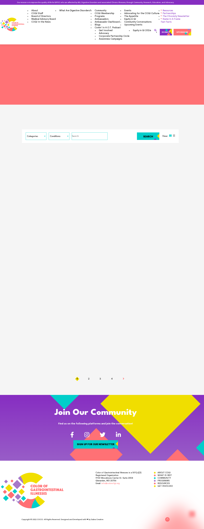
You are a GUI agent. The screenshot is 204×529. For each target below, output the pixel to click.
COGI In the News (41, 21)
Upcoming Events (133, 24)
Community (164, 478)
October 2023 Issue (92, 220)
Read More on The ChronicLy (25, 232)
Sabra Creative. (97, 519)
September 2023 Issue (159, 220)
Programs (164, 480)
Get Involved (165, 486)
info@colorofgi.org (111, 483)
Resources (164, 483)
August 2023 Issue (26, 296)
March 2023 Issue (90, 372)
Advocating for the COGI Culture (141, 13)
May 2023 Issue (154, 296)
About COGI (164, 472)
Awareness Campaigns (110, 38)
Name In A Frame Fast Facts (170, 20)
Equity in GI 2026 (142, 30)
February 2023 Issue (158, 372)
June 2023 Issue (89, 296)
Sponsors (182, 32)
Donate (166, 32)
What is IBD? (165, 475)
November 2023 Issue (29, 220)
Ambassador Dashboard (107, 21)
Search (148, 136)
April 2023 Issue (24, 372)
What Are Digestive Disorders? (75, 10)
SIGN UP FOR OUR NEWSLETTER (95, 444)
